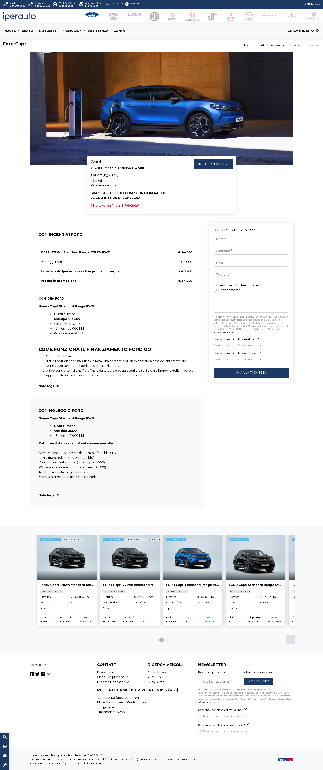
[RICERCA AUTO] (4, 737)
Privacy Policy (38, 763)
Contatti (122, 31)
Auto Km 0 (155, 677)
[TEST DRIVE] (4, 746)
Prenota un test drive (113, 682)
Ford (261, 44)
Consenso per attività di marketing (236, 338)
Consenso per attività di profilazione (237, 352)
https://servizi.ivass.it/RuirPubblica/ (122, 702)
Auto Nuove (156, 672)
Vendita (294, 44)
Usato (27, 31)
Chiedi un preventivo (112, 677)
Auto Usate (155, 682)
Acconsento (226, 345)
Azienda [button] (311, 4)
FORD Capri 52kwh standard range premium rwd (79, 585)
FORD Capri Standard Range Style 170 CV (262, 585)
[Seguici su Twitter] (37, 674)
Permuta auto (251, 285)
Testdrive (225, 285)
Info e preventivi (213, 164)
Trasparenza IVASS (111, 712)
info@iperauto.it (109, 707)
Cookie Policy (57, 763)
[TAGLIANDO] (4, 765)
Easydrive (47, 31)
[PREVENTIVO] (4, 756)
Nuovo (10, 31)
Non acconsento (252, 345)
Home (248, 44)
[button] (117, 386)
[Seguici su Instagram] (48, 674)
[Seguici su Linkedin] (43, 674)
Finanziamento (229, 290)
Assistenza (98, 31)
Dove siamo (105, 672)
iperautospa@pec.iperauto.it (118, 697)
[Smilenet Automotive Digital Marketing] (285, 759)
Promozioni (72, 31)
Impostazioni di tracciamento (87, 763)
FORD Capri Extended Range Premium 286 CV (203, 585)
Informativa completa (224, 332)
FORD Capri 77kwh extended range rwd (135, 585)
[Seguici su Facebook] (32, 674)
